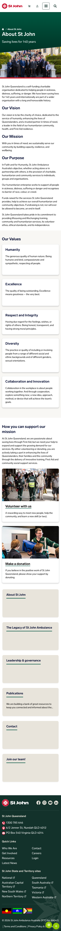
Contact (36, 848)
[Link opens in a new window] (38, 803)
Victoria (36, 892)
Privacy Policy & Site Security (43, 926)
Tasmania (37, 888)
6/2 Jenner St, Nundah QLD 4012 (26, 828)
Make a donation (17, 564)
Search (55, 6)
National (7, 878)
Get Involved (9, 853)
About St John (14, 29)
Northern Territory (12, 896)
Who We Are (9, 848)
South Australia (41, 883)
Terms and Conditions (15, 926)
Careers (36, 853)
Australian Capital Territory (12, 885)
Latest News (9, 863)
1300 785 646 (14, 823)
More (56, 926)
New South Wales (12, 891)
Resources (8, 858)
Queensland (39, 878)
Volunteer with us (18, 506)
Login (35, 858)
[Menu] (46, 6)
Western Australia (42, 897)
